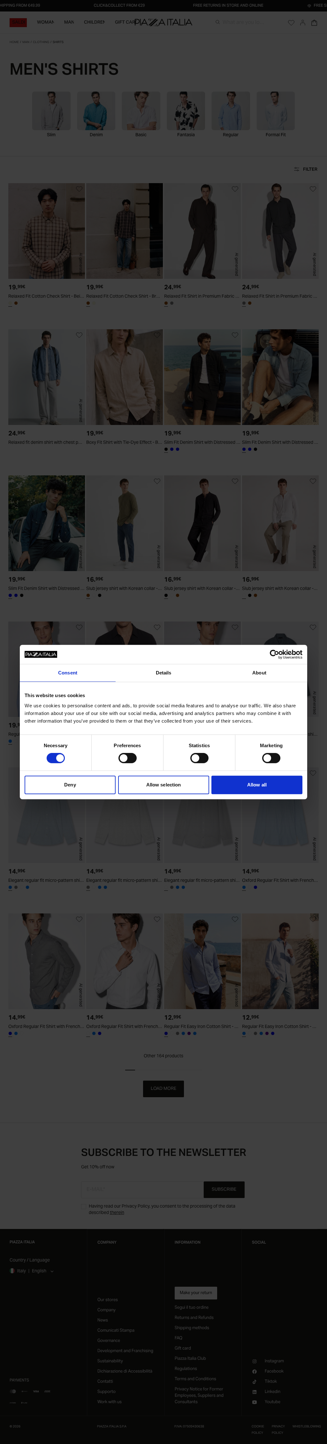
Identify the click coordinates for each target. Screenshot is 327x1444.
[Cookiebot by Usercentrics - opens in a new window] (274, 654)
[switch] (127, 758)
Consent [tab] (67, 672)
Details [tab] (163, 672)
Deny (70, 784)
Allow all (257, 784)
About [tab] (259, 672)
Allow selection (163, 784)
